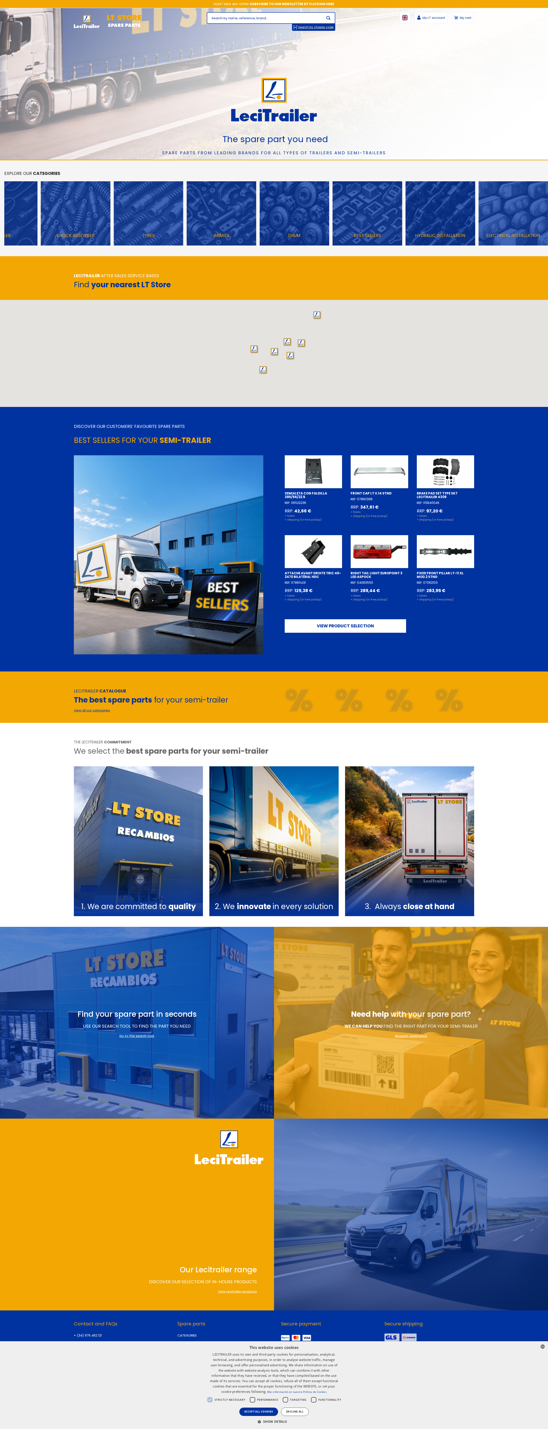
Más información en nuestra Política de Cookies (297, 1392)
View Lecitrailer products (237, 1291)
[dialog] (274, 1385)
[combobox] (543, 1346)
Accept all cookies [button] (258, 1411)
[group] (75, 213)
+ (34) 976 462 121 (88, 1335)
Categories (187, 1335)
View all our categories (92, 710)
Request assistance (411, 1036)
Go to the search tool (137, 1036)
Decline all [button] (295, 1411)
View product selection (345, 626)
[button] (287, 341)
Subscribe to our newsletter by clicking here (292, 4)
